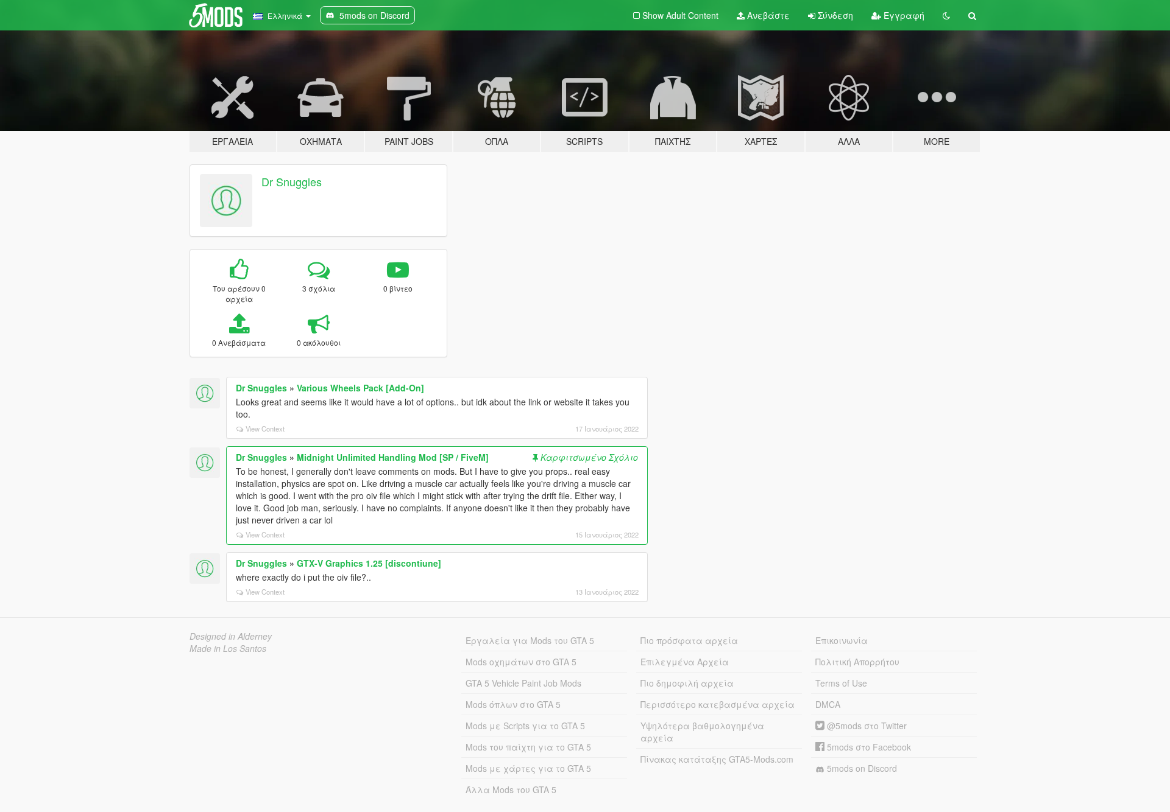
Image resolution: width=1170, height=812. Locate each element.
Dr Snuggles (291, 181)
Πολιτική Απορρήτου (857, 662)
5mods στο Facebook (867, 747)
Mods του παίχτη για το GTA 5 (528, 747)
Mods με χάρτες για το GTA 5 (528, 768)
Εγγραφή (902, 15)
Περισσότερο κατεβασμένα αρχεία (717, 704)
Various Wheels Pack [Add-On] (360, 388)
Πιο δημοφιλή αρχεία (687, 683)
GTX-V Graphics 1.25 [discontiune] (369, 563)
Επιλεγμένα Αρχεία (684, 662)
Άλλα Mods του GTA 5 (511, 789)
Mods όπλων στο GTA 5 (513, 704)
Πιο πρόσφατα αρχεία (689, 640)
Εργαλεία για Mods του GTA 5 (530, 640)
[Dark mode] (946, 15)
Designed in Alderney (231, 636)
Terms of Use (841, 683)
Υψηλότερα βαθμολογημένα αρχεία (702, 731)
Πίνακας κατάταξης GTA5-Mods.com (716, 759)
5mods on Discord (860, 768)
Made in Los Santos (228, 648)
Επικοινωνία (841, 640)
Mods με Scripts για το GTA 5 (525, 725)
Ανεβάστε (767, 15)
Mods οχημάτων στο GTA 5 (521, 662)
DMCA (827, 704)
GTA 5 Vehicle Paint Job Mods (523, 683)
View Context (265, 428)
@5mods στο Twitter (865, 725)
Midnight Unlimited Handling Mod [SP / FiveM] (393, 457)
